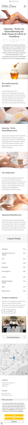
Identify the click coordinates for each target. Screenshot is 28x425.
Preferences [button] (20, 411)
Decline (14, 418)
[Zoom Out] (2, 348)
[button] (24, 6)
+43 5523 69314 (15, 1)
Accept (14, 415)
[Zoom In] (2, 345)
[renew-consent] (1, 423)
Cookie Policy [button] (11, 409)
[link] (25, 337)
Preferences (14, 421)
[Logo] (11, 6)
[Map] (14, 359)
